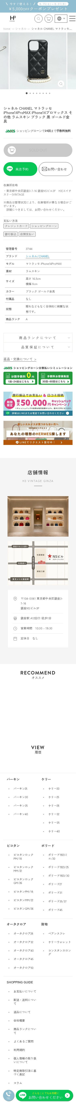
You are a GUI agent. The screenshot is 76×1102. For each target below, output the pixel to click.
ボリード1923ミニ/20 (57, 856)
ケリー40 (54, 831)
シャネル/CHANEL (37, 256)
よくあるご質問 (23, 1041)
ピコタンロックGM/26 (23, 881)
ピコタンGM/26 (23, 908)
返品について (22, 1012)
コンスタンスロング (59, 952)
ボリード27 (55, 884)
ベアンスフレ (56, 933)
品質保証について (38, 347)
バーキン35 (21, 805)
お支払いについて (25, 991)
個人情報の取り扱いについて (25, 1060)
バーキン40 (21, 814)
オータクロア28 (23, 933)
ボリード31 (55, 892)
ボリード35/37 (57, 901)
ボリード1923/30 (58, 875)
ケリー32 (53, 814)
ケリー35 (53, 822)
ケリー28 (53, 805)
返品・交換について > (19, 358)
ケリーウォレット (59, 942)
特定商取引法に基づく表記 (25, 1072)
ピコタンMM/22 (23, 900)
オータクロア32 (23, 942)
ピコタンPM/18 (23, 891)
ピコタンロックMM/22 (23, 869)
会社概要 (19, 1020)
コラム (18, 1083)
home (6, 28)
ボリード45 (55, 910)
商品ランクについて (38, 337)
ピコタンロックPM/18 (23, 856)
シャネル (21, 28)
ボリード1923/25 (58, 867)
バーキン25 (20, 788)
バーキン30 (21, 797)
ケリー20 (53, 788)
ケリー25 (53, 797)
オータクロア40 (24, 950)
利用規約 (19, 1050)
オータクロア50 (23, 968)
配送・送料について (25, 1001)
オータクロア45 (23, 959)
